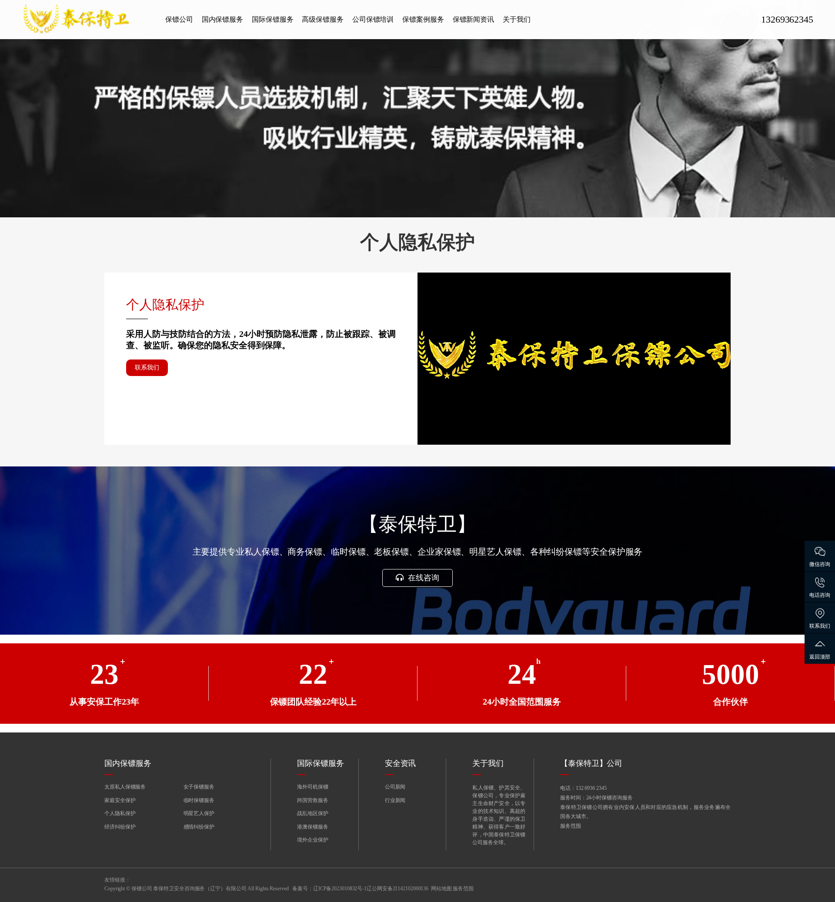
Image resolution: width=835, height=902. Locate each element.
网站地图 (441, 888)
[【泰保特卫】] (87, 19)
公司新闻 (395, 787)
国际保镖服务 (272, 19)
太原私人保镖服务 (125, 787)
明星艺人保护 (199, 813)
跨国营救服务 (312, 800)
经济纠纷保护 (119, 827)
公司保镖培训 (373, 19)
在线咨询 (422, 577)
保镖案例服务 (423, 19)
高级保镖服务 (322, 19)
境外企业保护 (312, 840)
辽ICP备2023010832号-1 (340, 888)
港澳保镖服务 (312, 827)
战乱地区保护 (312, 813)
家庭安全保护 (119, 800)
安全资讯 (400, 763)
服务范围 (570, 826)
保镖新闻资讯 (473, 19)
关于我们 (517, 19)
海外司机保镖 (312, 787)
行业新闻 (395, 800)
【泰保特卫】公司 (591, 763)
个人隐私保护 (119, 813)
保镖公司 (179, 19)
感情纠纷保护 (199, 827)
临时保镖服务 (199, 800)
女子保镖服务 (199, 787)
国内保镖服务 (222, 19)
